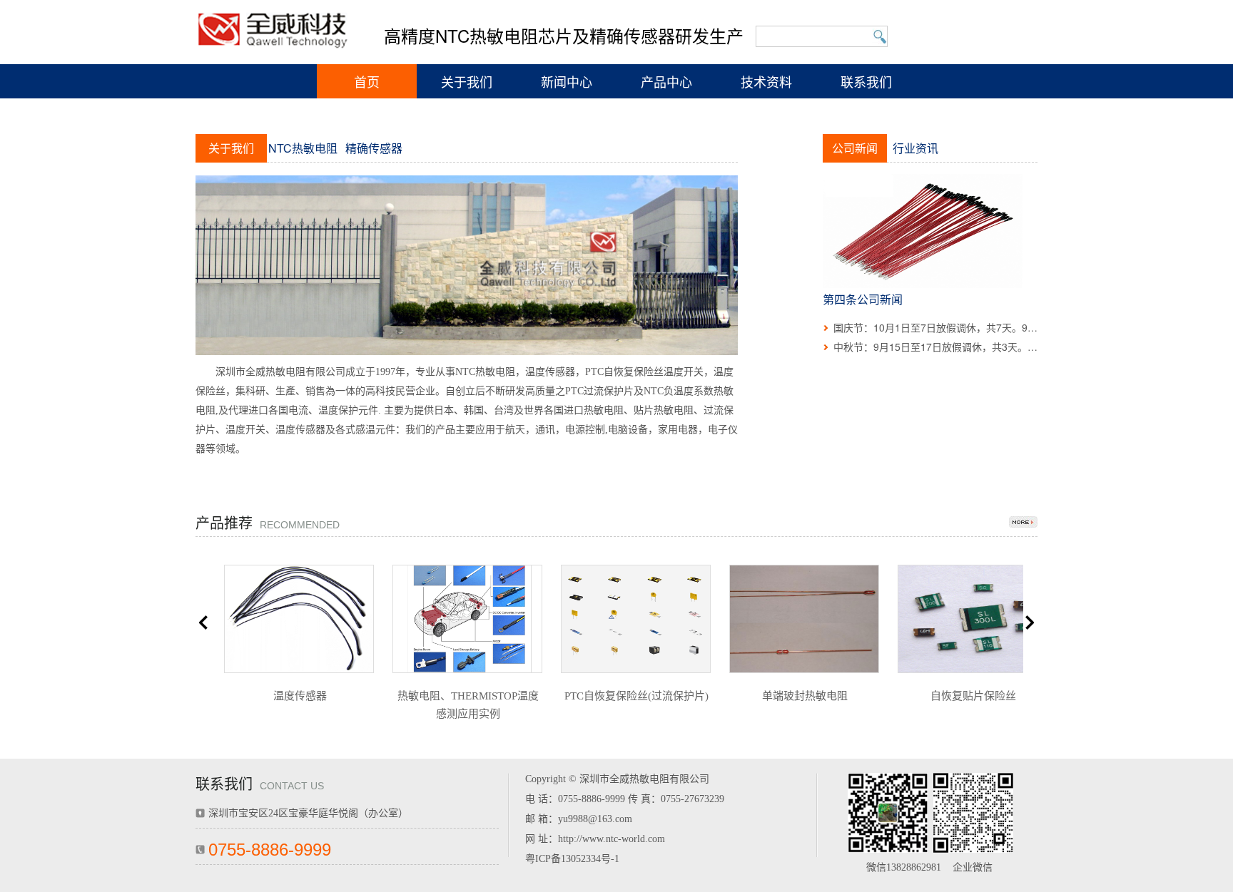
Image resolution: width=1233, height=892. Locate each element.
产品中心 (666, 81)
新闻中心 (566, 81)
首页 (367, 81)
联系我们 (866, 81)
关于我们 (466, 81)
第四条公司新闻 (863, 299)
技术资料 (766, 81)
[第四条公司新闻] (923, 229)
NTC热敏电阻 (303, 148)
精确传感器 (373, 148)
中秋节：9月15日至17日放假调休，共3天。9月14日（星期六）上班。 (989, 346)
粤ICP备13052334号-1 (572, 858)
